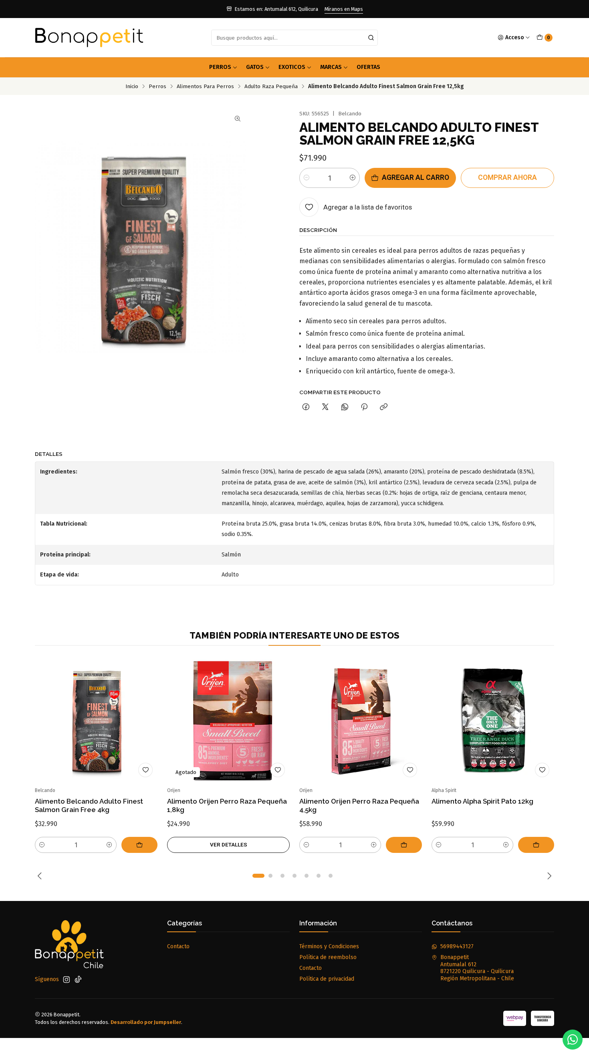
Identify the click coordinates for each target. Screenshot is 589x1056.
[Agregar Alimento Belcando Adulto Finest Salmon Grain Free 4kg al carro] (139, 845)
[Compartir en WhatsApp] (344, 407)
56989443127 (457, 946)
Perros (220, 67)
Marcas (331, 67)
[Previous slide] (41, 876)
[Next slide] (548, 876)
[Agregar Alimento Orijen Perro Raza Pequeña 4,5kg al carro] (404, 845)
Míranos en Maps (344, 9)
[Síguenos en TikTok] (78, 979)
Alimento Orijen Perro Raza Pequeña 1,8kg (227, 805)
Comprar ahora (507, 177)
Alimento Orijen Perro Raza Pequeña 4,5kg (359, 805)
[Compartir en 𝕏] (325, 407)
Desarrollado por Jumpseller (146, 1022)
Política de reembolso (328, 957)
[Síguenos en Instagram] (67, 979)
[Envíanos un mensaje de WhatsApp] (573, 1040)
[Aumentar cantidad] (352, 177)
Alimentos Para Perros (205, 86)
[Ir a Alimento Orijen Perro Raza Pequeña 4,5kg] (360, 720)
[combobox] (294, 38)
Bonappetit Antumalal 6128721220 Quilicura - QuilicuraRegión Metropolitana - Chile (477, 968)
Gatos (255, 67)
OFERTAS (368, 67)
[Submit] (371, 38)
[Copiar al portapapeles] (383, 407)
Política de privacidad (326, 978)
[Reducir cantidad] (306, 177)
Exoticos (291, 67)
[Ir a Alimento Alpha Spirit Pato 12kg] (493, 720)
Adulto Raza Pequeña (271, 86)
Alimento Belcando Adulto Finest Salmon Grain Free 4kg (89, 805)
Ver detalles (228, 844)
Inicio (131, 86)
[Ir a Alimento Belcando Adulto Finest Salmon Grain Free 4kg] (96, 720)
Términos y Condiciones (329, 946)
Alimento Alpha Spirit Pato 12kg (482, 801)
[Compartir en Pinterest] (364, 407)
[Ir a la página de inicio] (89, 38)
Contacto (178, 946)
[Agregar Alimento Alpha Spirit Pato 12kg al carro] (536, 845)
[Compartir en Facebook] (306, 407)
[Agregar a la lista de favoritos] (145, 770)
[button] (258, 876)
